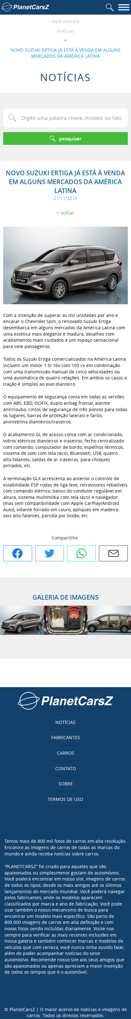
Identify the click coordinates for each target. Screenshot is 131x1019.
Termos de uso (65, 799)
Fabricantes (65, 737)
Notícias (65, 31)
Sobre (66, 784)
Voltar (67, 212)
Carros (65, 753)
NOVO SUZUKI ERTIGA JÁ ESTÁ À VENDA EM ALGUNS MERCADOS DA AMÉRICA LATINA (65, 53)
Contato (65, 768)
